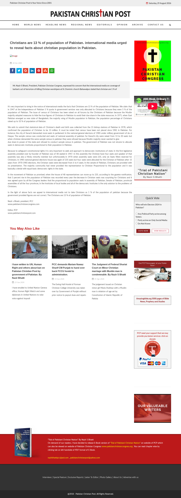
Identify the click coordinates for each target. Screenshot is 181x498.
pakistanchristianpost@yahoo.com (85, 458)
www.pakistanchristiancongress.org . (117, 447)
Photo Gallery (105, 477)
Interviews (47, 477)
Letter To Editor (92, 477)
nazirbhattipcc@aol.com (58, 458)
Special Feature (60, 477)
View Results (160, 231)
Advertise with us (130, 477)
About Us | (118, 477)
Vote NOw (143, 231)
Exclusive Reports (76, 477)
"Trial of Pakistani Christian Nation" (125, 443)
